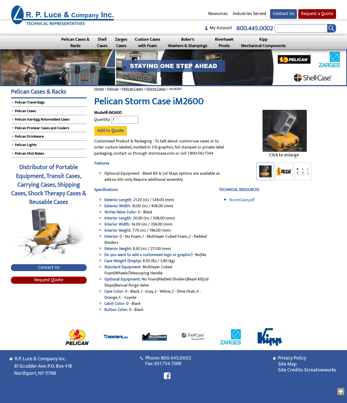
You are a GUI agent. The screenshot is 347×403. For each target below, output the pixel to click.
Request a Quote (317, 14)
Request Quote (48, 280)
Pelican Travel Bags (30, 102)
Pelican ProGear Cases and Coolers (42, 128)
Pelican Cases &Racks (75, 42)
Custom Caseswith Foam (147, 42)
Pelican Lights (26, 145)
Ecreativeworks (320, 370)
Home (99, 89)
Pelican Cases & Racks (38, 92)
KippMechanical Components (263, 42)
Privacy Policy (291, 358)
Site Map (287, 364)
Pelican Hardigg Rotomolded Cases (42, 119)
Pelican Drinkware (29, 136)
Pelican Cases (132, 89)
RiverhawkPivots (224, 42)
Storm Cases (156, 89)
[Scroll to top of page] (340, 391)
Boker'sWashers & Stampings (187, 42)
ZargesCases (121, 42)
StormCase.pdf (242, 200)
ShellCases (102, 42)
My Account (220, 28)
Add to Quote (110, 131)
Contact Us (283, 14)
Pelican (113, 89)
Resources (218, 14)
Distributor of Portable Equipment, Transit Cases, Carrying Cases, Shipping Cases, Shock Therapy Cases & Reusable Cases (48, 184)
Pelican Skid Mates (29, 153)
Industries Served (249, 14)
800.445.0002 (254, 28)
